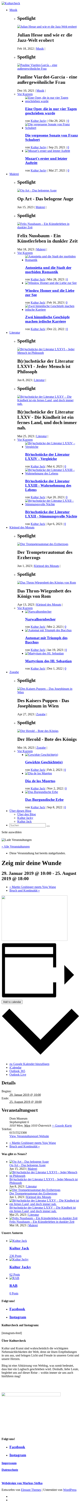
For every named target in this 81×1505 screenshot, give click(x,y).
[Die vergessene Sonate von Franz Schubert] (52, 128)
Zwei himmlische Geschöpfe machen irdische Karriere (47, 319)
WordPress (69, 1489)
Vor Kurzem (25, 94)
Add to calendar (12, 1001)
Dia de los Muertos (40, 781)
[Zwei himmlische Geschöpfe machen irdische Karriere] (52, 309)
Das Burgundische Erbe (44, 800)
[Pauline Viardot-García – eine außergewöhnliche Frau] (48, 68)
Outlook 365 (17, 1071)
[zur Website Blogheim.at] (5, 1386)
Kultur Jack (38, 279)
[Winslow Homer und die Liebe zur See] (51, 283)
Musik (13, 10)
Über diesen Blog (20, 810)
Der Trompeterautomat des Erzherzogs (33, 1193)
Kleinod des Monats (21, 527)
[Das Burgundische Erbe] (41, 792)
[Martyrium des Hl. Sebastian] (44, 653)
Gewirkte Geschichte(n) (44, 762)
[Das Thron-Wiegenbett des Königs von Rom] (46, 582)
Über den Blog (26, 814)
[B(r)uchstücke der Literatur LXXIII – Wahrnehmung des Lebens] (52, 473)
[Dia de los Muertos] (38, 773)
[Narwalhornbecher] (38, 611)
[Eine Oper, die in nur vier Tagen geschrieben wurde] (52, 101)
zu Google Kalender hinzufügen (29, 1064)
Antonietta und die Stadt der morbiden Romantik (48, 270)
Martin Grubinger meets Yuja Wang (32, 887)
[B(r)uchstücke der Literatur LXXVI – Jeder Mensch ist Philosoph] (48, 352)
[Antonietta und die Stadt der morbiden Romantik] (52, 260)
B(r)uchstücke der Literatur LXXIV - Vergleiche (47, 456)
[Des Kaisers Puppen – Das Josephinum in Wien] (48, 692)
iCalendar (15, 1067)
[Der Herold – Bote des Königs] (37, 731)
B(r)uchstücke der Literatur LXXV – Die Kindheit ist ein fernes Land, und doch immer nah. (42, 1209)
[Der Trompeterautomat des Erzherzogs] (42, 544)
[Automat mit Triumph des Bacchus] (48, 630)
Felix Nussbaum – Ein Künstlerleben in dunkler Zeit (41, 1221)
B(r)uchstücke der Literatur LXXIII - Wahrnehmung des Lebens (48, 485)
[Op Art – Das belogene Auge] (37, 190)
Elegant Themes (31, 1489)
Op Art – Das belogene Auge (27, 1165)
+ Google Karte (62, 1125)
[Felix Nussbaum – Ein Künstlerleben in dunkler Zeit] (48, 227)
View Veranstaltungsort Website (29, 1136)
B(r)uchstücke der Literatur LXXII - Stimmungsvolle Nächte (51, 514)
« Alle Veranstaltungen (16, 846)
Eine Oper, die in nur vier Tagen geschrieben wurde (51, 111)
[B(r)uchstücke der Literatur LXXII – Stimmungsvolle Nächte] (52, 504)
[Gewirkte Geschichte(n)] (41, 754)
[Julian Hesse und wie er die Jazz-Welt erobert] (47, 26)
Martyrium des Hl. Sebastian (48, 661)
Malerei (14, 174)
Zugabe (14, 672)
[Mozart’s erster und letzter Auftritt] (47, 150)
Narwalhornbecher (40, 619)
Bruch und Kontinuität (24, 890)
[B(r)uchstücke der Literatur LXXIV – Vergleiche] (52, 446)
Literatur (14, 332)
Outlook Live (17, 1074)
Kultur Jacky (39, 120)
